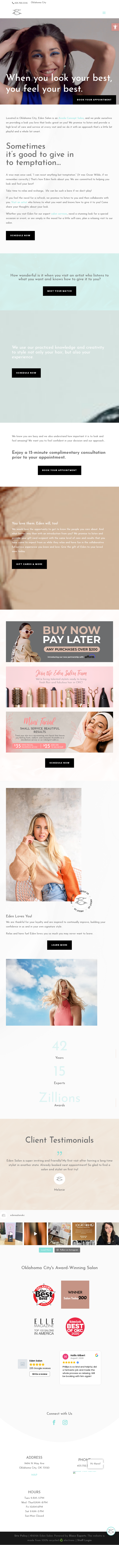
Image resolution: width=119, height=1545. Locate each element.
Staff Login (84, 1540)
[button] (115, 27)
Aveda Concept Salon (71, 118)
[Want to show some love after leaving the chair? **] (11, 1233)
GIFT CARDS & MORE (29, 564)
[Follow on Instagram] (65, 1422)
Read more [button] (71, 1380)
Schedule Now (59, 762)
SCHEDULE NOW (20, 235)
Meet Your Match (59, 291)
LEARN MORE (59, 945)
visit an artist (73, 275)
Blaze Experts (77, 1536)
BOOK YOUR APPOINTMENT (94, 99)
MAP (34, 1475)
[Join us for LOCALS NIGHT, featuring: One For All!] (83, 1233)
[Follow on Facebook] (54, 1422)
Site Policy (21, 1536)
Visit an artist (19, 202)
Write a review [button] (39, 1374)
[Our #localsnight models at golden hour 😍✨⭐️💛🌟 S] (35, 1233)
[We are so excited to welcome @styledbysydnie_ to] (107, 1233)
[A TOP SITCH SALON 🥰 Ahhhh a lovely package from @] (59, 1233)
